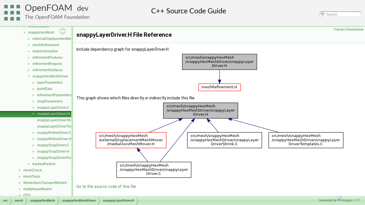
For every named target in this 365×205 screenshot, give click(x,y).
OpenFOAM (48, 8)
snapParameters (50, 101)
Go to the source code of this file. (106, 186)
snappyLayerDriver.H (53, 114)
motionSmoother (45, 51)
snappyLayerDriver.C (53, 108)
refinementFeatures (48, 58)
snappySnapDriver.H (53, 151)
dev (82, 8)
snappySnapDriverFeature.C (59, 158)
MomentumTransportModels (45, 183)
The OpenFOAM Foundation (57, 17)
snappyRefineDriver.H (54, 139)
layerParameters (50, 83)
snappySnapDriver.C (53, 145)
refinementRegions (47, 64)
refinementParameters (54, 95)
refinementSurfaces (48, 70)
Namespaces (355, 29)
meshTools (31, 177)
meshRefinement (46, 45)
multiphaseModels (37, 189)
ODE (27, 195)
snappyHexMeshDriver (50, 76)
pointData (44, 89)
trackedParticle (44, 164)
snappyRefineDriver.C (54, 133)
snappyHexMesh (41, 32)
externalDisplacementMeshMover (59, 39)
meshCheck (32, 170)
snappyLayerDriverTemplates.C (61, 126)
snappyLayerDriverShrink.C (58, 120)
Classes (339, 29)
